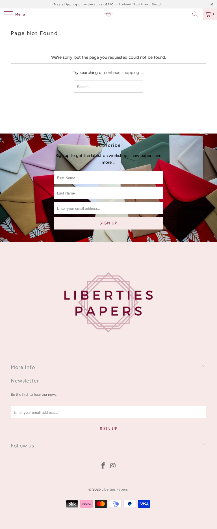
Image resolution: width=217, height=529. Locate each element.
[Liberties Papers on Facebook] (103, 466)
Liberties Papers (114, 489)
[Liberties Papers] (108, 14)
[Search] (197, 14)
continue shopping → (124, 72)
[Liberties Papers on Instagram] (113, 466)
